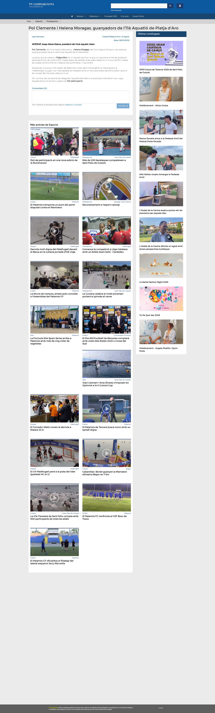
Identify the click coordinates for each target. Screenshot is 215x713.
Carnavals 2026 (110, 16)
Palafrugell (75, 157)
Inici (29, 21)
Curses (33, 157)
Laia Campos (38, 36)
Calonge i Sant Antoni (122, 202)
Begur (128, 469)
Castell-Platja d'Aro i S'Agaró (115, 36)
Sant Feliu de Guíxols (123, 157)
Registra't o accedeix (73, 105)
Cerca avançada (116, 10)
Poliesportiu (52, 21)
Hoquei (33, 246)
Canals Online (138, 16)
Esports (39, 21)
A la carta (125, 16)
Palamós (75, 202)
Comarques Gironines (122, 335)
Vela (32, 335)
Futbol (32, 202)
